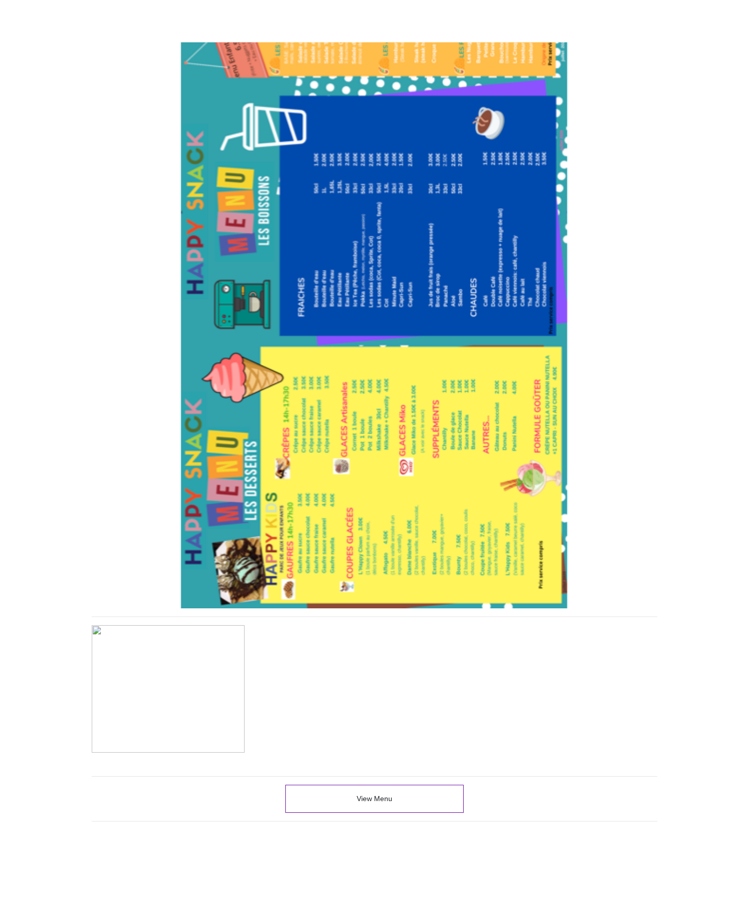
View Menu (374, 798)
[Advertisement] (374, 824)
